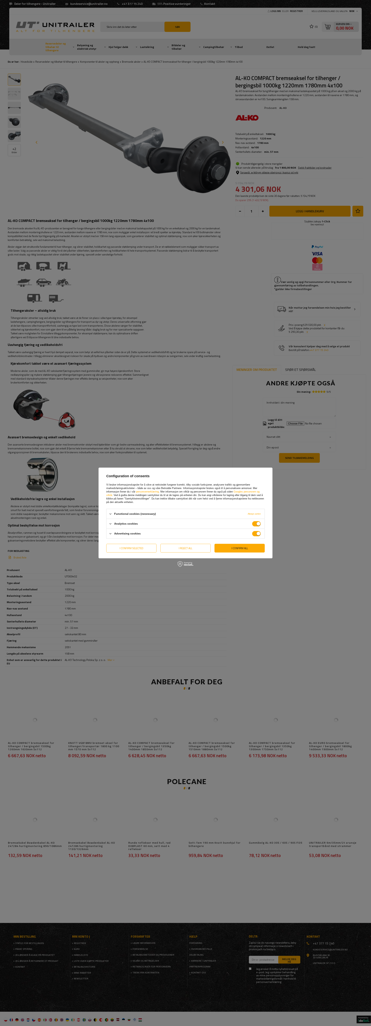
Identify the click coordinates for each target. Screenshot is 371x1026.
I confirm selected (131, 548)
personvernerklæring (147, 491)
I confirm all (239, 548)
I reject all (185, 548)
